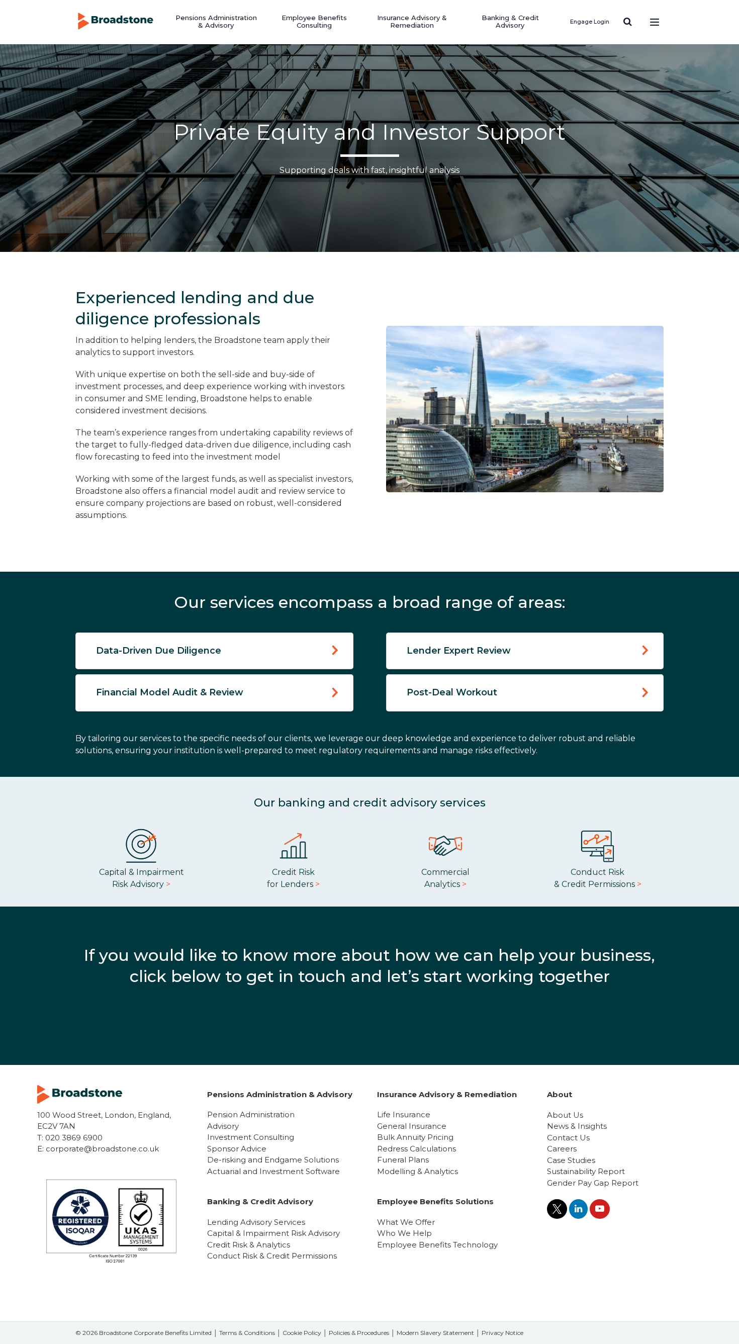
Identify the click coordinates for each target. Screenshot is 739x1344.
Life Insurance (403, 1114)
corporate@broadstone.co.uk (102, 1148)
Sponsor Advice (236, 1148)
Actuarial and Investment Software (273, 1171)
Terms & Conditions (247, 1332)
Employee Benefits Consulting (314, 22)
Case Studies (571, 1160)
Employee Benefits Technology (437, 1244)
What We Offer (406, 1222)
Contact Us (568, 1137)
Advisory (223, 1126)
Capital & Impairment (141, 872)
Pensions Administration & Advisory (216, 22)
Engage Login (589, 21)
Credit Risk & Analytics (248, 1244)
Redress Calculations (416, 1148)
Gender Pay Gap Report (592, 1183)
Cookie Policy (302, 1332)
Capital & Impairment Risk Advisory (273, 1233)
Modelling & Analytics (417, 1171)
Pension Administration (251, 1114)
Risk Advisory (141, 884)
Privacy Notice (502, 1332)
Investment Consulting (250, 1137)
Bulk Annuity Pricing (415, 1137)
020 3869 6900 (74, 1137)
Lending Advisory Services (256, 1222)
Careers (562, 1148)
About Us (565, 1115)
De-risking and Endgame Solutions (273, 1159)
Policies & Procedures (359, 1332)
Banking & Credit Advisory (510, 22)
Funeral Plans (403, 1159)
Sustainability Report (586, 1171)
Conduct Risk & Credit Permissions (272, 1256)
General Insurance (411, 1126)
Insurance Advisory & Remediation (412, 22)
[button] (627, 22)
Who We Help (404, 1233)
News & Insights (577, 1126)
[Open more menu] (654, 22)
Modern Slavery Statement (435, 1332)
